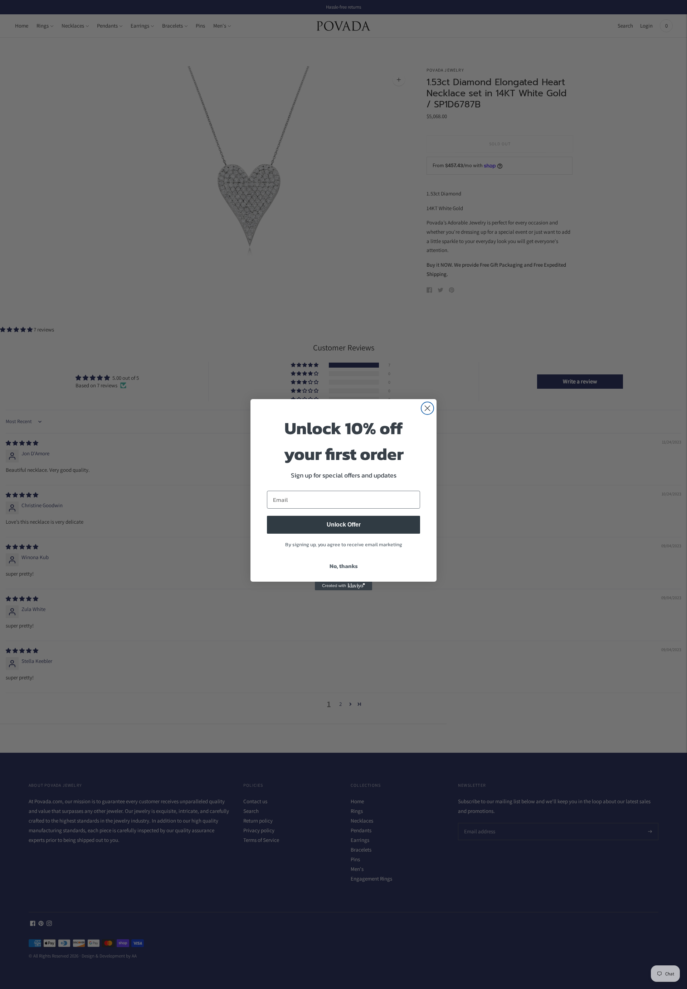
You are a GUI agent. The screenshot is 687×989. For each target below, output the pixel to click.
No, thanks (344, 566)
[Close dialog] (427, 408)
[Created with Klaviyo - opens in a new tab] (343, 586)
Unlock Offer (344, 525)
